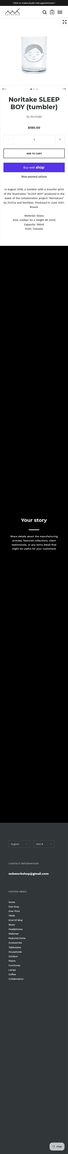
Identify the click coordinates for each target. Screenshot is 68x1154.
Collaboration (16, 979)
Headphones (15, 929)
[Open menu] (60, 12)
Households (15, 952)
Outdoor (13, 956)
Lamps (12, 970)
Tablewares (15, 947)
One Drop (14, 906)
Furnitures (14, 965)
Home (12, 902)
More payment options (34, 176)
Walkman (14, 933)
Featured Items (17, 938)
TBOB (12, 915)
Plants (12, 961)
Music (12, 924)
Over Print (14, 911)
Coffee (12, 974)
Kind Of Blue (16, 920)
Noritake (36, 116)
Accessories (15, 942)
